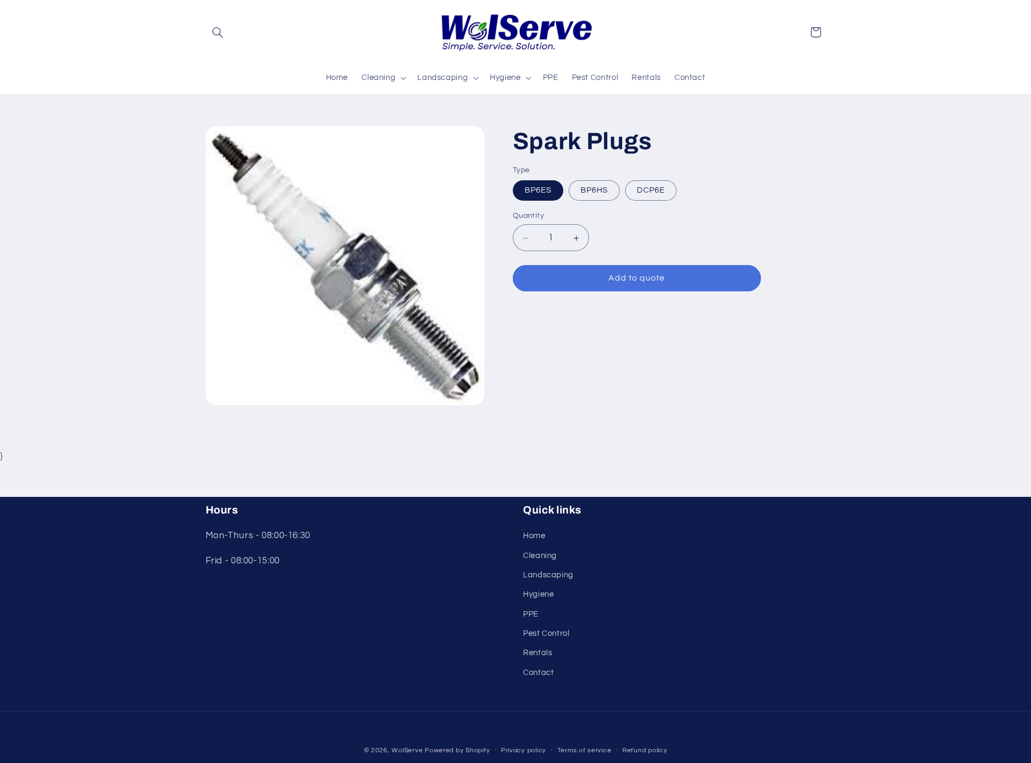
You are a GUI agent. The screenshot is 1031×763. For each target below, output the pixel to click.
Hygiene (538, 594)
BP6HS (594, 191)
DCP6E (651, 191)
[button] (218, 32)
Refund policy (644, 750)
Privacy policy (523, 750)
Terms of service (584, 750)
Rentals (537, 653)
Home (534, 536)
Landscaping (548, 575)
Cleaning (540, 556)
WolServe (407, 750)
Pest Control (546, 633)
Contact (538, 673)
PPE (531, 614)
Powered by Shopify (457, 750)
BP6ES (538, 191)
